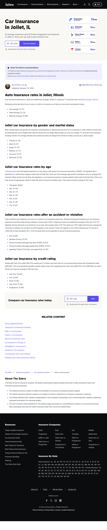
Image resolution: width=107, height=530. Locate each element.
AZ (58, 462)
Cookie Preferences (68, 510)
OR (43, 468)
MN (59, 465)
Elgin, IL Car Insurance (13, 331)
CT (70, 462)
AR (61, 462)
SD (54, 468)
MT (69, 465)
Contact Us (72, 489)
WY (83, 468)
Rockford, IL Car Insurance (14, 350)
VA (70, 468)
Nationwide (93, 434)
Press (45, 489)
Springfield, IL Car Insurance (15, 346)
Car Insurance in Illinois (42, 372)
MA (52, 465)
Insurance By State (47, 456)
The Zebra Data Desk (13, 464)
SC (51, 468)
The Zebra (8, 372)
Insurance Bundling (12, 457)
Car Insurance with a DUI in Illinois (17, 354)
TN (57, 468)
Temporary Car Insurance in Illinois (18, 327)
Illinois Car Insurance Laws (15, 339)
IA (95, 462)
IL (90, 462)
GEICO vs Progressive (76, 439)
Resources (10, 425)
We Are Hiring (58, 489)
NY (89, 465)
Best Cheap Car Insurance (14, 445)
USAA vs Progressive (76, 446)
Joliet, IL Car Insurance (61, 372)
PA (46, 468)
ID (88, 462)
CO (67, 462)
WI (80, 468)
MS (62, 465)
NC (92, 465)
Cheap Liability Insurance (14, 430)
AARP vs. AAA (43, 438)
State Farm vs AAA (94, 439)
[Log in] (85, 4)
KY (39, 465)
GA (83, 462)
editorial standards (23, 76)
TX (61, 468)
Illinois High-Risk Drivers (14, 324)
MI (56, 465)
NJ (82, 465)
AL (52, 462)
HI (85, 462)
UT (64, 468)
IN (93, 462)
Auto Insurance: (44, 462)
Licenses (58, 510)
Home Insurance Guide (13, 442)
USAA (40, 430)
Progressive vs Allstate (94, 446)
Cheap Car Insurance (23, 372)
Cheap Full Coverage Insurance (16, 434)
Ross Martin (94, 85)
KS (98, 462)
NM (86, 465)
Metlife (91, 430)
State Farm (59, 434)
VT (67, 468)
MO (66, 465)
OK (39, 468)
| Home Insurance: (91, 468)
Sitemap (8, 460)
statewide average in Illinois (88, 100)
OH (99, 465)
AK (55, 462)
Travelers (75, 434)
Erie (73, 430)
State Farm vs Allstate (60, 439)
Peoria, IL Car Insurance (13, 335)
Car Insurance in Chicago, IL (15, 343)
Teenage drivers (11, 171)
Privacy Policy (49, 510)
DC (73, 462)
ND (95, 465)
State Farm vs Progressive (43, 443)
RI (48, 468)
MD (49, 465)
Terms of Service (38, 510)
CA (64, 462)
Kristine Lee (19, 85)
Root (57, 430)
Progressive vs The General (60, 446)
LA (42, 465)
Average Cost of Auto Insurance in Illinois (20, 358)
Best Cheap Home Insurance (15, 449)
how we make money (49, 76)
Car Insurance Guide (12, 438)
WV (76, 468)
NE (73, 465)
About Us (34, 489)
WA (73, 468)
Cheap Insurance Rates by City (16, 453)
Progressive (42, 434)
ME (46, 465)
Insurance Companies (49, 425)
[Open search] (89, 4)
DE (77, 462)
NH (79, 465)
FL (79, 462)
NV (76, 465)
